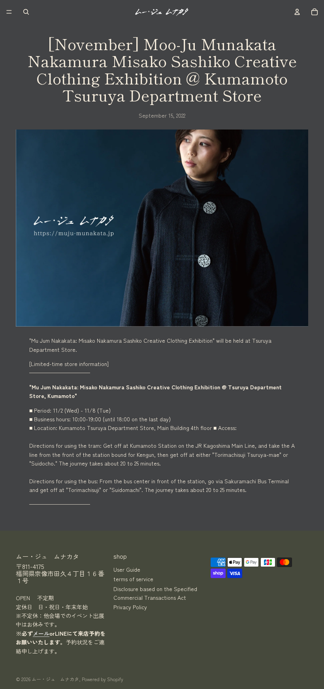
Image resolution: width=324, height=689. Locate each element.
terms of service (133, 579)
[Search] (26, 12)
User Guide (126, 569)
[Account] (297, 12)
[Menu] (9, 12)
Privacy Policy (130, 607)
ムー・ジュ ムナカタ (55, 679)
